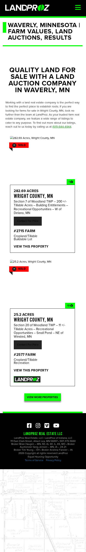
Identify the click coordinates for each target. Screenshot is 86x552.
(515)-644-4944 (61, 126)
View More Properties (42, 397)
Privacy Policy (53, 460)
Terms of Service (34, 460)
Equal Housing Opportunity (43, 456)
